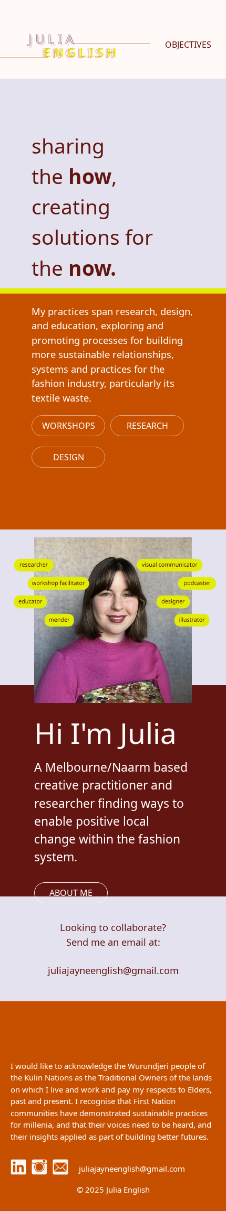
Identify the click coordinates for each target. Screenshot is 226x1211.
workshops (68, 425)
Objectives (188, 44)
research (147, 425)
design (68, 457)
